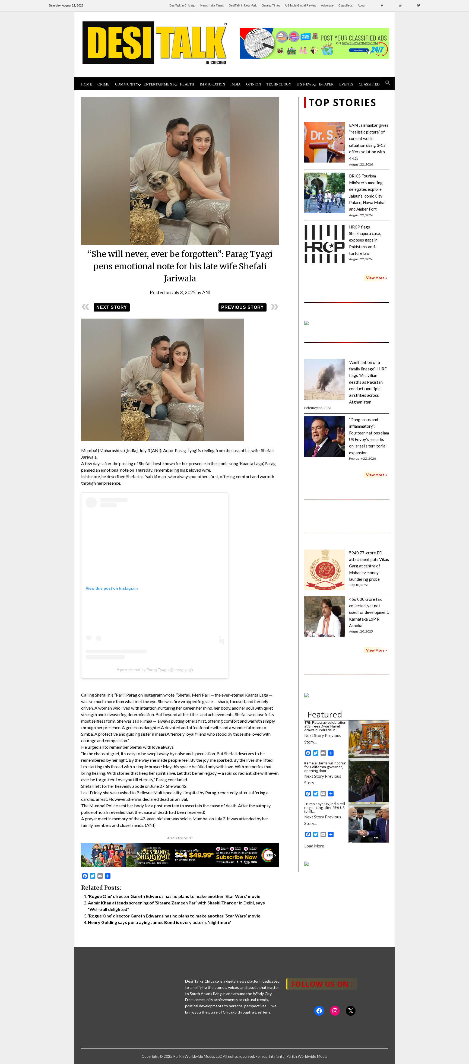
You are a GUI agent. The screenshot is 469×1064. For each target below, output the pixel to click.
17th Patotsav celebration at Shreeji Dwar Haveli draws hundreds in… (325, 726)
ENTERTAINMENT (159, 84)
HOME (86, 84)
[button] (387, 83)
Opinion (253, 84)
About (361, 5)
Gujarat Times (271, 5)
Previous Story (242, 307)
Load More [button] (314, 845)
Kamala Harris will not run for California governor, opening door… (325, 767)
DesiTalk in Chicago (182, 5)
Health (187, 84)
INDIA (235, 84)
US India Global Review (300, 5)
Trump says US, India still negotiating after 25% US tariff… (324, 807)
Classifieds (345, 5)
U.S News (305, 84)
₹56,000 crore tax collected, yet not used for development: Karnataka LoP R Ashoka (369, 612)
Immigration (212, 84)
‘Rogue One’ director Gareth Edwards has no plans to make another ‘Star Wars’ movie (174, 896)
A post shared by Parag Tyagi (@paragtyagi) (155, 670)
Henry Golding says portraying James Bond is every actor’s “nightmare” (160, 922)
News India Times (212, 5)
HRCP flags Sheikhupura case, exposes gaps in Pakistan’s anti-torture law (365, 240)
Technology (278, 84)
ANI (206, 292)
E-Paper (326, 84)
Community (126, 84)
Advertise (327, 5)
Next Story (111, 307)
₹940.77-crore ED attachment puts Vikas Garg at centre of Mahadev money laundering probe (369, 566)
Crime (103, 84)
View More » (376, 278)
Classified (369, 84)
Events (346, 84)
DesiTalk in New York (243, 5)
